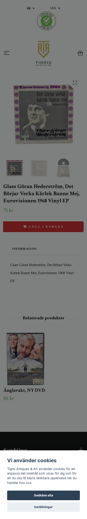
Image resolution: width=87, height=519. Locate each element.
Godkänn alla (43, 495)
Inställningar (43, 507)
